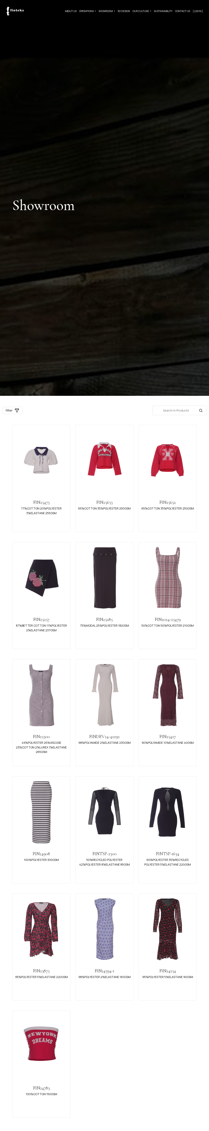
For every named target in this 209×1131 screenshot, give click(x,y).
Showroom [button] (106, 11)
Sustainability (163, 11)
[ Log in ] (198, 11)
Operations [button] (86, 11)
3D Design (124, 11)
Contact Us (182, 11)
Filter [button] (9, 410)
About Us (71, 11)
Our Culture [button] (141, 11)
